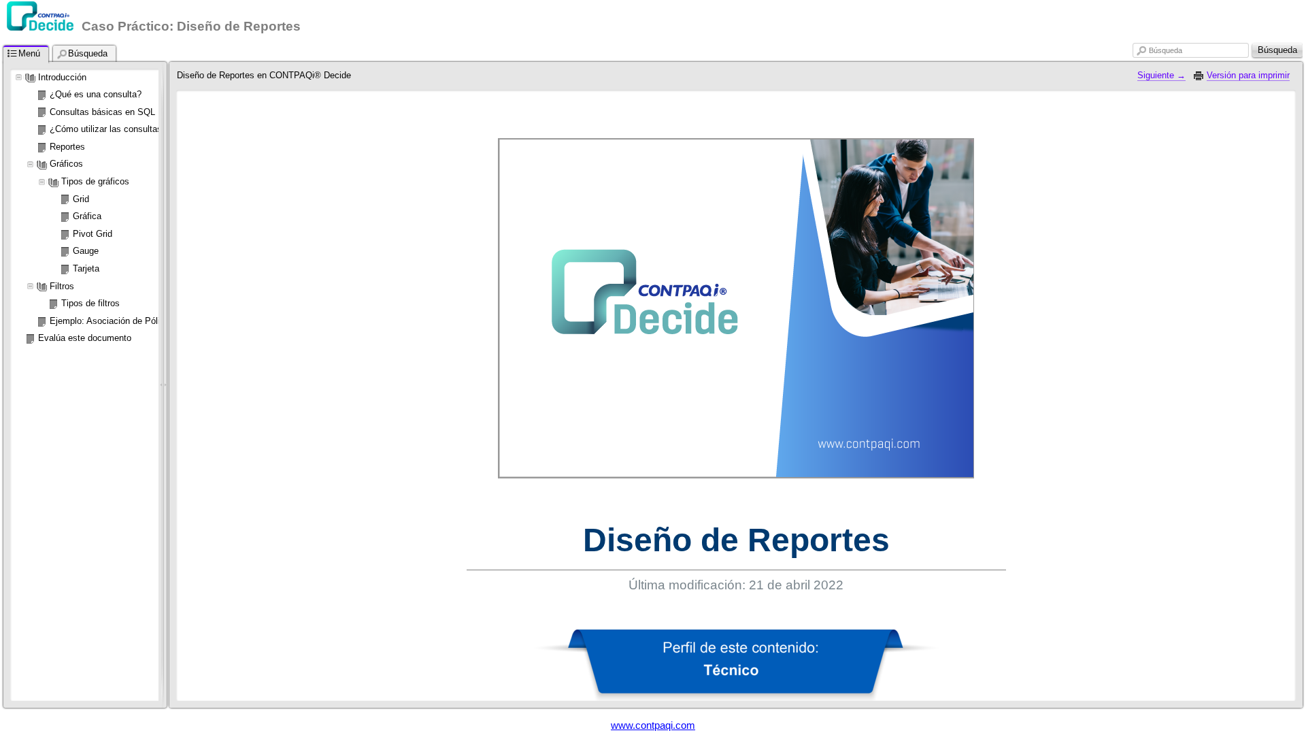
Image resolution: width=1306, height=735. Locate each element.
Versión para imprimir (1248, 75)
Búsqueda (1165, 50)
